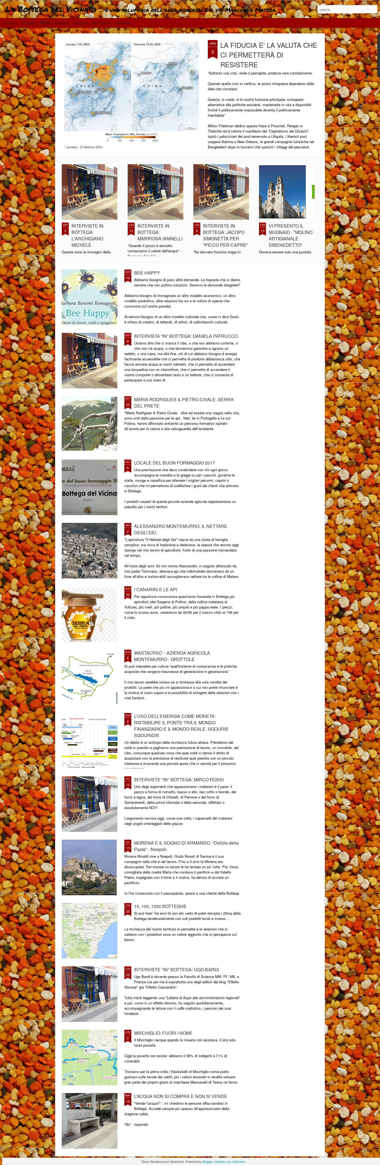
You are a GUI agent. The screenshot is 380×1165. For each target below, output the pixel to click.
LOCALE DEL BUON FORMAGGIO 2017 (174, 463)
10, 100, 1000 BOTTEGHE (160, 906)
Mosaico (62, 23)
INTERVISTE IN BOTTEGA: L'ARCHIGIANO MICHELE (87, 235)
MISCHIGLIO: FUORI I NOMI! (163, 1033)
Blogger (208, 1161)
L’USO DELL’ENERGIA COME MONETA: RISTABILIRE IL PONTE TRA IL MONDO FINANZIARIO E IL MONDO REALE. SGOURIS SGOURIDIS (181, 726)
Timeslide (122, 23)
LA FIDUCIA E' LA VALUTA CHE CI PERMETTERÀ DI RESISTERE (268, 54)
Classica (10, 23)
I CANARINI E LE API (155, 589)
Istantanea (100, 23)
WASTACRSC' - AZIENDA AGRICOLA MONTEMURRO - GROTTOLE (172, 656)
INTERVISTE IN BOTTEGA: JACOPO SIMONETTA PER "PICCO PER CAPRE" (225, 235)
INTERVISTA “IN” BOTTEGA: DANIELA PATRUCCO (186, 336)
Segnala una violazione (229, 1161)
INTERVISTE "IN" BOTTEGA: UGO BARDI (176, 969)
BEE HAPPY (147, 273)
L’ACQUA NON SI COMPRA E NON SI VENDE (180, 1096)
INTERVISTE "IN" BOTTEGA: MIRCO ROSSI (179, 779)
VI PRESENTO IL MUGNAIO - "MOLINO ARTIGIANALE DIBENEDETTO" (290, 235)
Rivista (45, 23)
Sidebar (80, 23)
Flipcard (28, 23)
